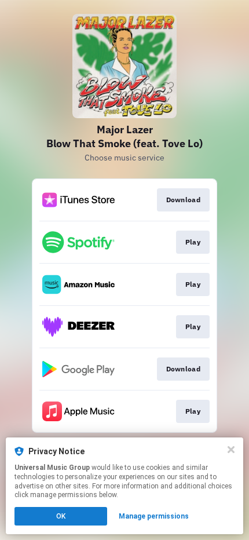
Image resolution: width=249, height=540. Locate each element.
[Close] (231, 449)
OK (60, 516)
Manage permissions (154, 516)
